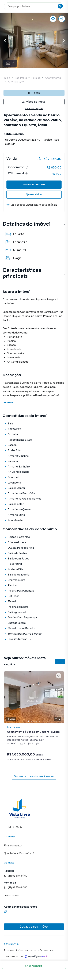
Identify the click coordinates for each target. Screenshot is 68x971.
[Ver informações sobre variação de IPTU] (26, 173)
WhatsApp (36, 965)
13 (12, 63)
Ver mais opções (34, 108)
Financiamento (13, 845)
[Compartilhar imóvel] (61, 19)
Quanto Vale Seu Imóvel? (19, 853)
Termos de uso (48, 950)
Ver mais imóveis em (34, 776)
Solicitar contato (34, 184)
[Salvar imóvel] (53, 19)
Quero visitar (34, 194)
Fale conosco (12, 895)
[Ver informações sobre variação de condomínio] (27, 167)
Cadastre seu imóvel (34, 926)
